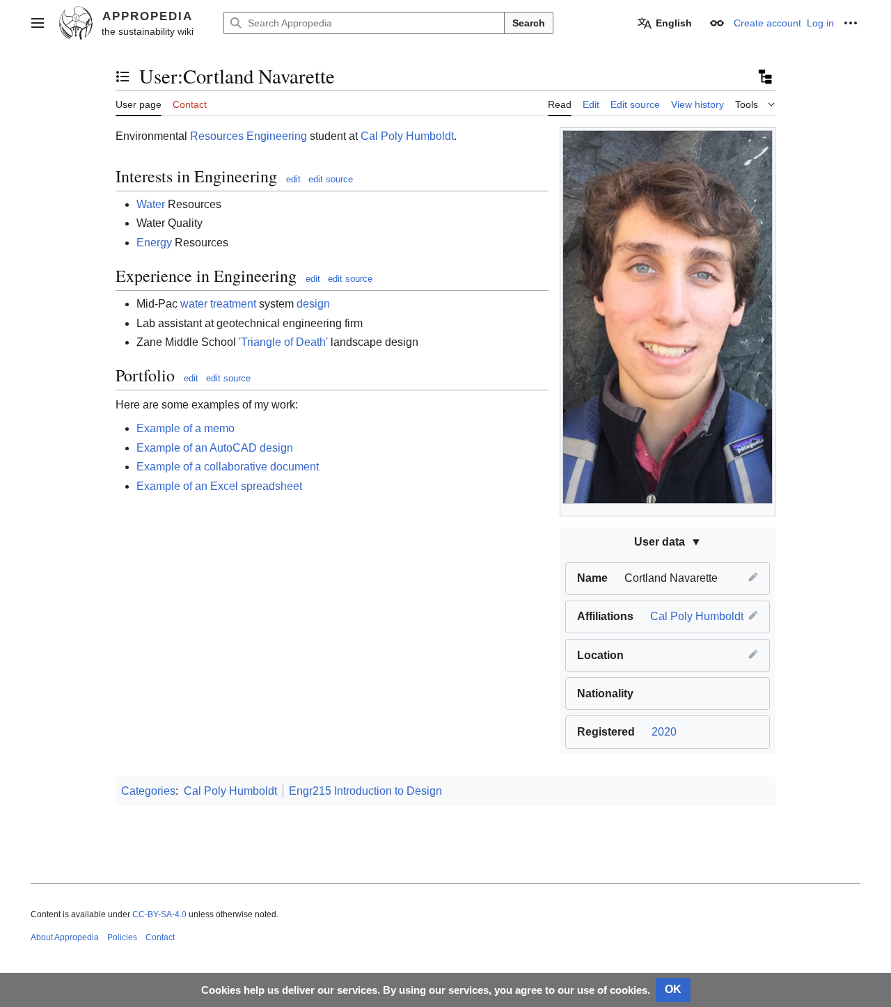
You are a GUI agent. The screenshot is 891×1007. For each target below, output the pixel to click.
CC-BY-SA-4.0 (159, 914)
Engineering (276, 136)
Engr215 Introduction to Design (365, 791)
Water (150, 204)
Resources (217, 136)
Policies (122, 937)
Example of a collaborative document (227, 467)
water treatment (218, 304)
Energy (154, 242)
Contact (160, 937)
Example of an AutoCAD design (214, 448)
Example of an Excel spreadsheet (219, 486)
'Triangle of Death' (283, 342)
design (313, 304)
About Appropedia (65, 937)
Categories (148, 791)
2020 (664, 732)
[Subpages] (764, 76)
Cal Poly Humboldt (696, 616)
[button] (37, 23)
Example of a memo (185, 428)
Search (528, 23)
